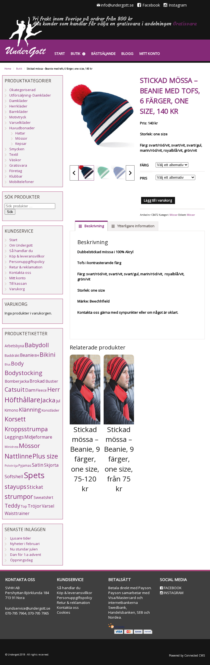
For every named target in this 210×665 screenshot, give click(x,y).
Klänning (30, 409)
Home (7, 68)
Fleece (41, 390)
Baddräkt (12, 355)
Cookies (63, 612)
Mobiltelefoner (21, 181)
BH (36, 355)
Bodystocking (23, 373)
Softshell (14, 476)
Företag (15, 170)
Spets (34, 475)
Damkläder (18, 100)
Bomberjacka (17, 381)
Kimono (11, 410)
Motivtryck (17, 117)
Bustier (51, 381)
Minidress (11, 447)
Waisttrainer (17, 513)
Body (17, 363)
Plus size (45, 456)
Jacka (48, 400)
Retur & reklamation (25, 267)
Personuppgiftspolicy (27, 261)
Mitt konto (149, 53)
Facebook (151, 5)
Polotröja (11, 466)
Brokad (37, 381)
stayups (15, 486)
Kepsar (21, 143)
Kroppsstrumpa (26, 429)
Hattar (20, 133)
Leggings (14, 437)
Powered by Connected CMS (187, 655)
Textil (13, 154)
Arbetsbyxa (14, 345)
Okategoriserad (22, 89)
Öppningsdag (21, 560)
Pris (143, 178)
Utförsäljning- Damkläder (30, 95)
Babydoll (37, 345)
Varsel (48, 506)
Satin (37, 465)
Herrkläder (18, 106)
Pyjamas (24, 465)
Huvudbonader (22, 127)
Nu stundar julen (24, 549)
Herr (53, 389)
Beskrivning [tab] (94, 225)
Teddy (12, 505)
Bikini (48, 354)
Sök (10, 212)
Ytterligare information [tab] (135, 225)
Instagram (178, 5)
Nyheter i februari (25, 543)
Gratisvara (185, 23)
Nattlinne (18, 456)
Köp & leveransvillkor (27, 256)
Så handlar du (21, 250)
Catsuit (15, 389)
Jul (58, 400)
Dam (30, 390)
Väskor (15, 159)
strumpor (19, 496)
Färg (144, 165)
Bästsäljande (103, 53)
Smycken (16, 148)
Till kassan (18, 283)
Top (24, 506)
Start (59, 53)
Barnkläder (18, 111)
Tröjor (34, 506)
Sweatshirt (43, 497)
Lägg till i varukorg (158, 200)
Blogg (127, 53)
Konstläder (50, 410)
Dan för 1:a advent (25, 554)
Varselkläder (20, 122)
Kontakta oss (20, 272)
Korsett (15, 419)
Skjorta (51, 465)
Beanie (27, 355)
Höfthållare (22, 399)
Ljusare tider (20, 538)
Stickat (35, 487)
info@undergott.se (117, 5)
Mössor (174, 215)
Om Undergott (21, 245)
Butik (75, 53)
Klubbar (15, 176)
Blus (7, 364)
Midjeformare (38, 437)
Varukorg (17, 288)
